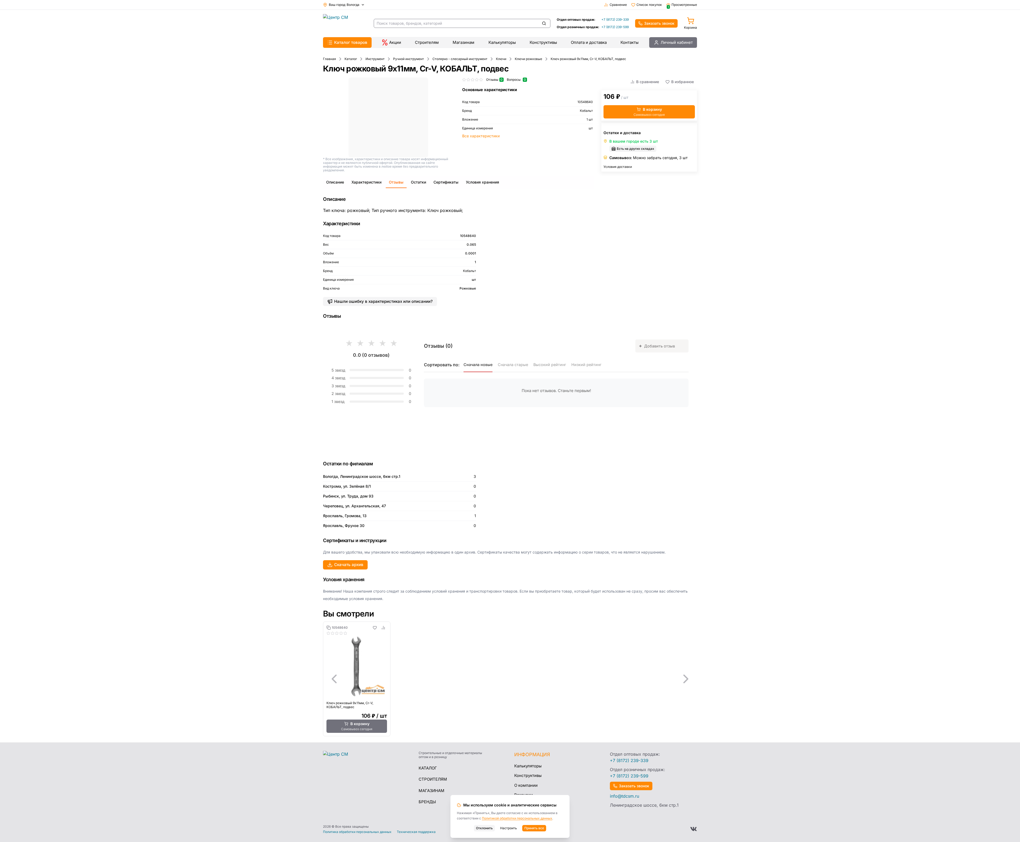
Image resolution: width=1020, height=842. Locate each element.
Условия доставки (618, 167)
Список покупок (649, 5)
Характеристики (366, 182)
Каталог (428, 768)
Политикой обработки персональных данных (517, 818)
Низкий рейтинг (586, 364)
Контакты (629, 42)
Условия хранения (482, 182)
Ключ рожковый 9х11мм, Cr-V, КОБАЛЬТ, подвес (349, 705)
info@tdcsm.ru (624, 796)
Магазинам (463, 42)
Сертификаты (446, 182)
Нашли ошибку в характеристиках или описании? (383, 301)
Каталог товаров (350, 42)
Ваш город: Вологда (344, 5)
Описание (335, 182)
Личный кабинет (677, 42)
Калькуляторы (502, 42)
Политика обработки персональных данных (357, 832)
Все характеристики (481, 136)
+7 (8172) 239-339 (615, 20)
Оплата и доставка (589, 42)
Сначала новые (478, 364)
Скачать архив (348, 564)
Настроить (508, 828)
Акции (395, 42)
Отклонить (484, 828)
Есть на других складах (635, 149)
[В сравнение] (383, 627)
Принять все (534, 828)
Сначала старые (513, 364)
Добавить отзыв (657, 345)
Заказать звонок (659, 23)
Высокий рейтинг (549, 364)
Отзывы (396, 182)
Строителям (427, 42)
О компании (526, 785)
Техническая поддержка (416, 832)
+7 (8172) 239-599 (615, 27)
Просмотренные (682, 5)
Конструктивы (543, 42)
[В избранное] (375, 627)
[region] (510, 679)
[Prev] (334, 679)
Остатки (418, 182)
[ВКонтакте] (693, 829)
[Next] (686, 679)
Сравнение (618, 5)
